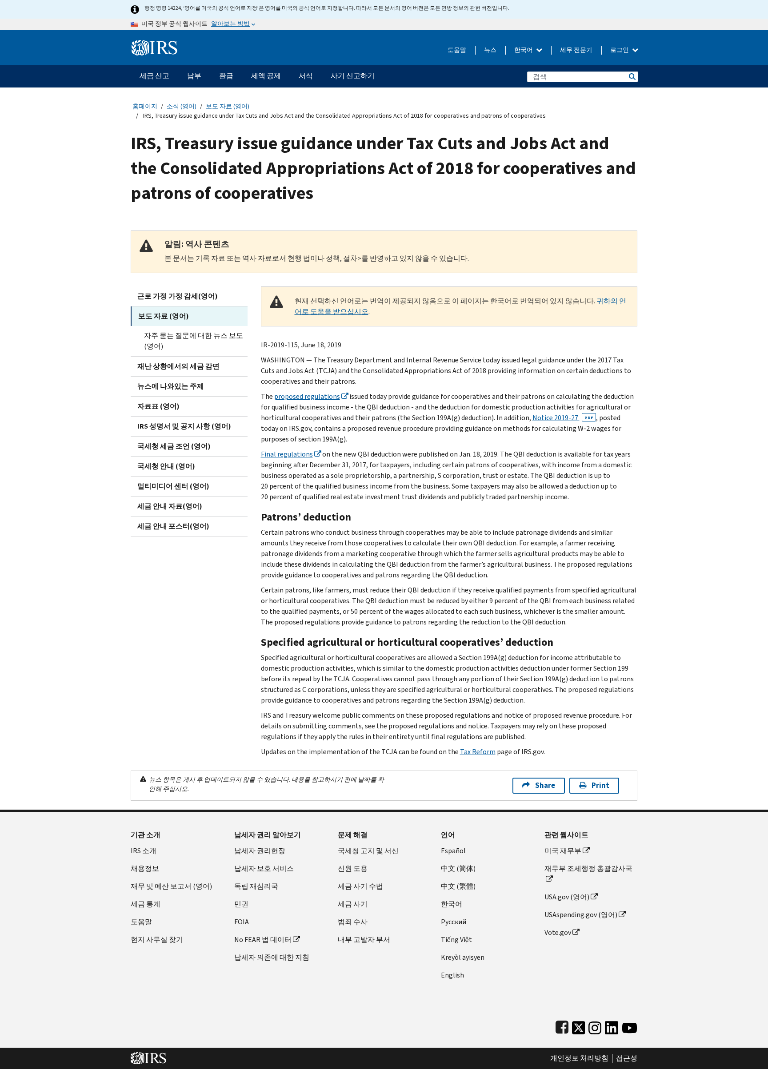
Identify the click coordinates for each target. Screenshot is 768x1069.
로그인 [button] (620, 50)
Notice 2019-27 (562, 417)
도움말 (457, 50)
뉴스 (490, 50)
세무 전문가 (576, 50)
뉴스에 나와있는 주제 (170, 386)
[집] (154, 44)
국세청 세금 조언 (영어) (174, 446)
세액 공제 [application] (266, 75)
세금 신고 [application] (154, 75)
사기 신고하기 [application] (353, 75)
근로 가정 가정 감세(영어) (177, 296)
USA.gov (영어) (566, 897)
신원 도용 (353, 868)
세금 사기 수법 (360, 886)
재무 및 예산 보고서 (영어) (171, 886)
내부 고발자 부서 (364, 939)
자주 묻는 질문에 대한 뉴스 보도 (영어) (193, 341)
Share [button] (545, 785)
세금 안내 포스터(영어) (173, 526)
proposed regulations (307, 396)
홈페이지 (144, 106)
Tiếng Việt (456, 939)
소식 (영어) (181, 106)
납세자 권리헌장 (259, 850)
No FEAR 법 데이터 (263, 939)
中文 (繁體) (458, 886)
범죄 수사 (353, 921)
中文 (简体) (458, 868)
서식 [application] (306, 75)
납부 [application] (194, 75)
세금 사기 (353, 904)
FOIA (241, 921)
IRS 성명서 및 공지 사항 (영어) (184, 426)
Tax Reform (478, 751)
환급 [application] (226, 75)
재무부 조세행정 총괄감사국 (588, 868)
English (452, 975)
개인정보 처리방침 (579, 1058)
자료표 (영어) (158, 406)
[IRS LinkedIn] (611, 1026)
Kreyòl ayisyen (462, 957)
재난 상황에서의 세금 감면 (178, 366)
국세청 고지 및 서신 (368, 850)
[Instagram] (594, 1026)
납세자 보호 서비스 (264, 868)
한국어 (524, 50)
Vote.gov (557, 932)
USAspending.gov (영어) (580, 914)
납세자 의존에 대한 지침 (271, 957)
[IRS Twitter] (578, 1026)
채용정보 (145, 868)
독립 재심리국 (256, 886)
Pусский (453, 921)
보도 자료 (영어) (227, 106)
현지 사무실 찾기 (157, 939)
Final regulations (287, 454)
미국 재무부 (562, 850)
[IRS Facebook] (562, 1026)
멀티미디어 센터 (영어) (173, 486)
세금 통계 (145, 904)
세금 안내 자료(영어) (169, 506)
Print (600, 785)
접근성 (626, 1058)
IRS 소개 (143, 850)
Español (453, 850)
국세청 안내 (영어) (166, 466)
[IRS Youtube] (629, 1026)
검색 (631, 76)
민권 (241, 904)
